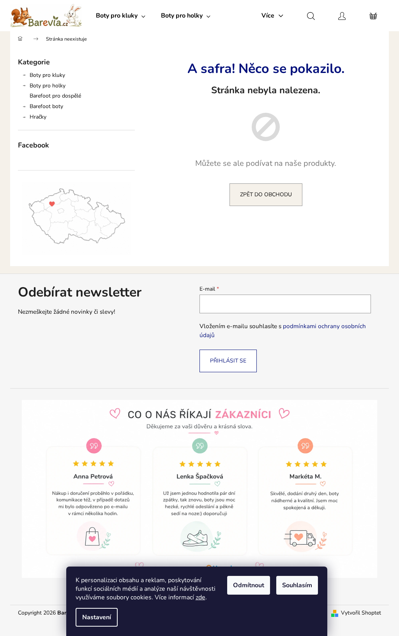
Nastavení (96, 617)
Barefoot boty (46, 106)
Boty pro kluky (47, 75)
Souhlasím (297, 585)
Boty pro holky (47, 85)
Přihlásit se (228, 360)
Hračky (38, 117)
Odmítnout (248, 585)
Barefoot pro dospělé (55, 95)
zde (200, 597)
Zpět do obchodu (266, 194)
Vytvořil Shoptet (361, 612)
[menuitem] (120, 15)
